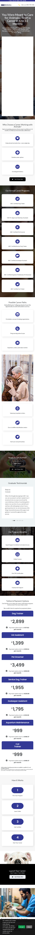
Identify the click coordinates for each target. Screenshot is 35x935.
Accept (22, 927)
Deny (29, 927)
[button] (12, 520)
